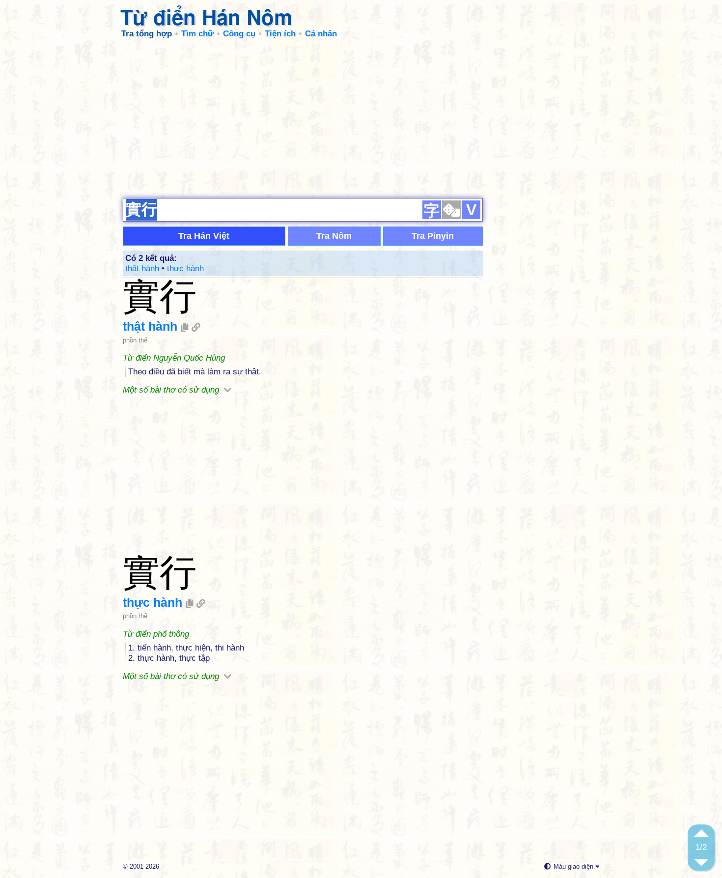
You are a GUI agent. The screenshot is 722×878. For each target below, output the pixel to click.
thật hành (142, 268)
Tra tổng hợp (146, 33)
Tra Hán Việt (203, 236)
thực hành (185, 268)
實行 (159, 296)
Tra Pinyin (433, 236)
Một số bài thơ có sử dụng (172, 390)
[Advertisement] (361, 118)
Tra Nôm (334, 236)
